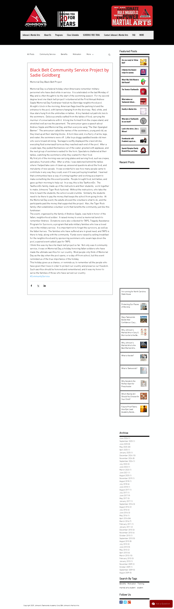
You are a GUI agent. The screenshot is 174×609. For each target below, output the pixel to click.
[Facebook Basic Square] (121, 602)
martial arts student (127, 588)
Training (141, 584)
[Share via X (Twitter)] (38, 285)
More (89, 54)
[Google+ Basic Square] (129, 602)
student (140, 588)
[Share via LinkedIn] (44, 285)
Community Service (47, 54)
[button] (47, 35)
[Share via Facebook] (31, 285)
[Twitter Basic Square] (125, 602)
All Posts (30, 54)
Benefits (64, 54)
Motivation (77, 54)
